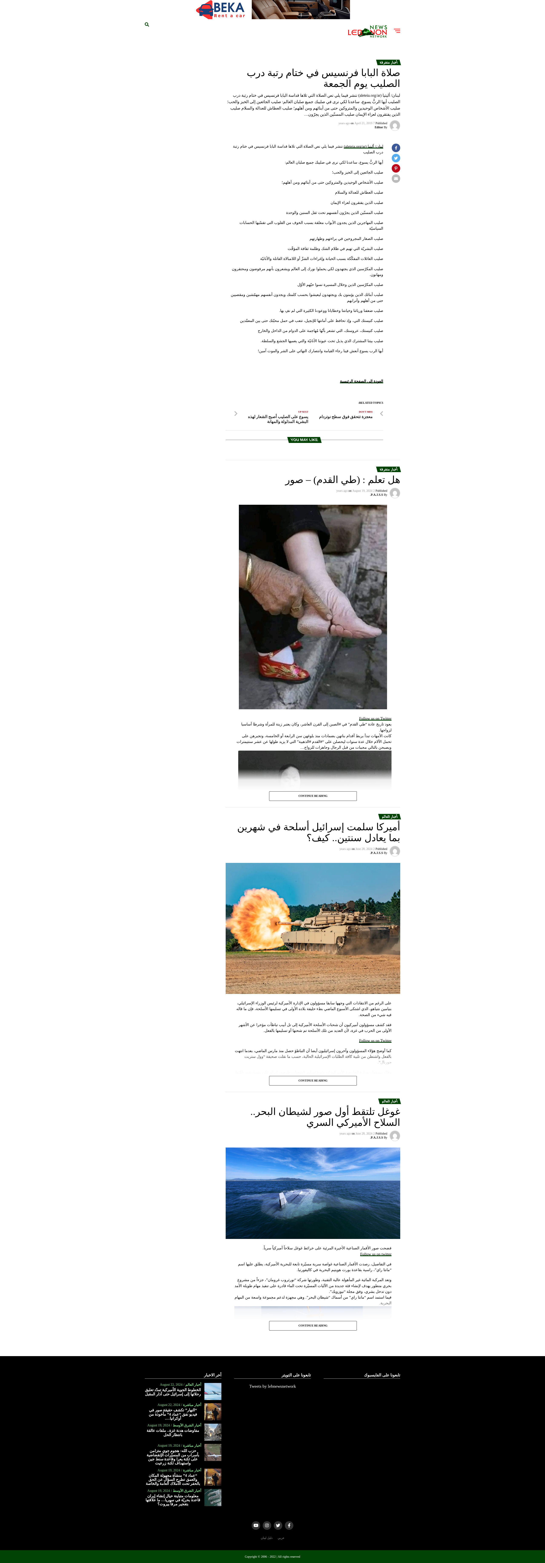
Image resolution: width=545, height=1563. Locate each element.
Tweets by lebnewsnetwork (272, 1386)
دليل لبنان (266, 1538)
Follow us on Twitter (375, 718)
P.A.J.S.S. (376, 494)
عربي (281, 1538)
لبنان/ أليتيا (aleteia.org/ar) (363, 146)
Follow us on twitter (376, 1254)
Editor (379, 127)
